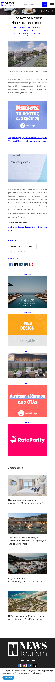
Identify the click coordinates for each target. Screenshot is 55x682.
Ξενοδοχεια (27, 31)
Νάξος (31, 246)
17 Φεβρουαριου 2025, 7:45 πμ (28, 34)
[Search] (44, 4)
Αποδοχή (8, 678)
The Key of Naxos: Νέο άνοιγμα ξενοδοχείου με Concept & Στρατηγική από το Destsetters (27, 540)
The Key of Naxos (17, 246)
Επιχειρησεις (20, 27)
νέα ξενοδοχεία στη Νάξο (20, 251)
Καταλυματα (34, 27)
